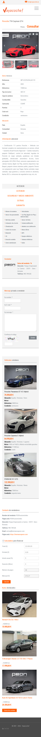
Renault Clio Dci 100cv (10, 620)
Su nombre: (8, 297)
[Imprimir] (36, 34)
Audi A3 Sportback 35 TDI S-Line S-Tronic (17, 698)
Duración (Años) (7, 564)
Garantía (20, 205)
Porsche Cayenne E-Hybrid (14, 435)
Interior (20, 186)
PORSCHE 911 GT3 (11, 479)
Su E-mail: (8, 305)
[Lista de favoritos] (33, 34)
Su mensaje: (8, 312)
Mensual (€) (6, 576)
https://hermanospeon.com (19, 534)
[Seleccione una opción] (29, 34)
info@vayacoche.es (33, 2)
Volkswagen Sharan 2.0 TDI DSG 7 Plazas (17, 659)
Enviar (33, 338)
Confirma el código (10, 335)
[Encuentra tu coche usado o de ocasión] (13, 10)
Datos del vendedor (23, 263)
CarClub (6, 729)
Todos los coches (9, 710)
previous (4, 45)
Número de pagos (7, 570)
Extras (20, 200)
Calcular (6, 582)
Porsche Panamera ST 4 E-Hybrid (16, 392)
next (36, 45)
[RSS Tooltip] (31, 263)
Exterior (21, 191)
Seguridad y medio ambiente (20, 196)
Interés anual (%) (7, 558)
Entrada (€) (5, 552)
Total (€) (5, 546)
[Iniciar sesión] (4, 2)
